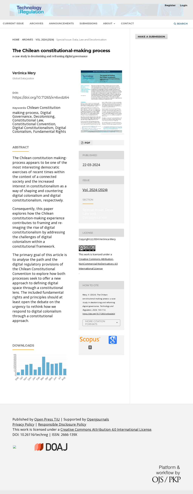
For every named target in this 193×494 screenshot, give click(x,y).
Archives (36, 23)
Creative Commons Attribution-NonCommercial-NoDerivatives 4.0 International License (98, 263)
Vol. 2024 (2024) (45, 39)
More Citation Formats (95, 323)
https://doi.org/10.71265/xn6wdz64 (40, 97)
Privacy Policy (23, 424)
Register (170, 5)
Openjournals (98, 419)
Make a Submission (151, 36)
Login (183, 5)
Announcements (61, 23)
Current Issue (13, 23)
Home (15, 39)
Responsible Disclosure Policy (62, 424)
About (108, 23)
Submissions (88, 23)
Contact (127, 23)
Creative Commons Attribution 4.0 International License (106, 429)
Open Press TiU (47, 419)
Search (182, 23)
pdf (87, 142)
